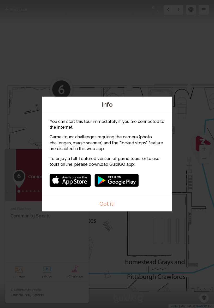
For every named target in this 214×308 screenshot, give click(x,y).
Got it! (107, 204)
